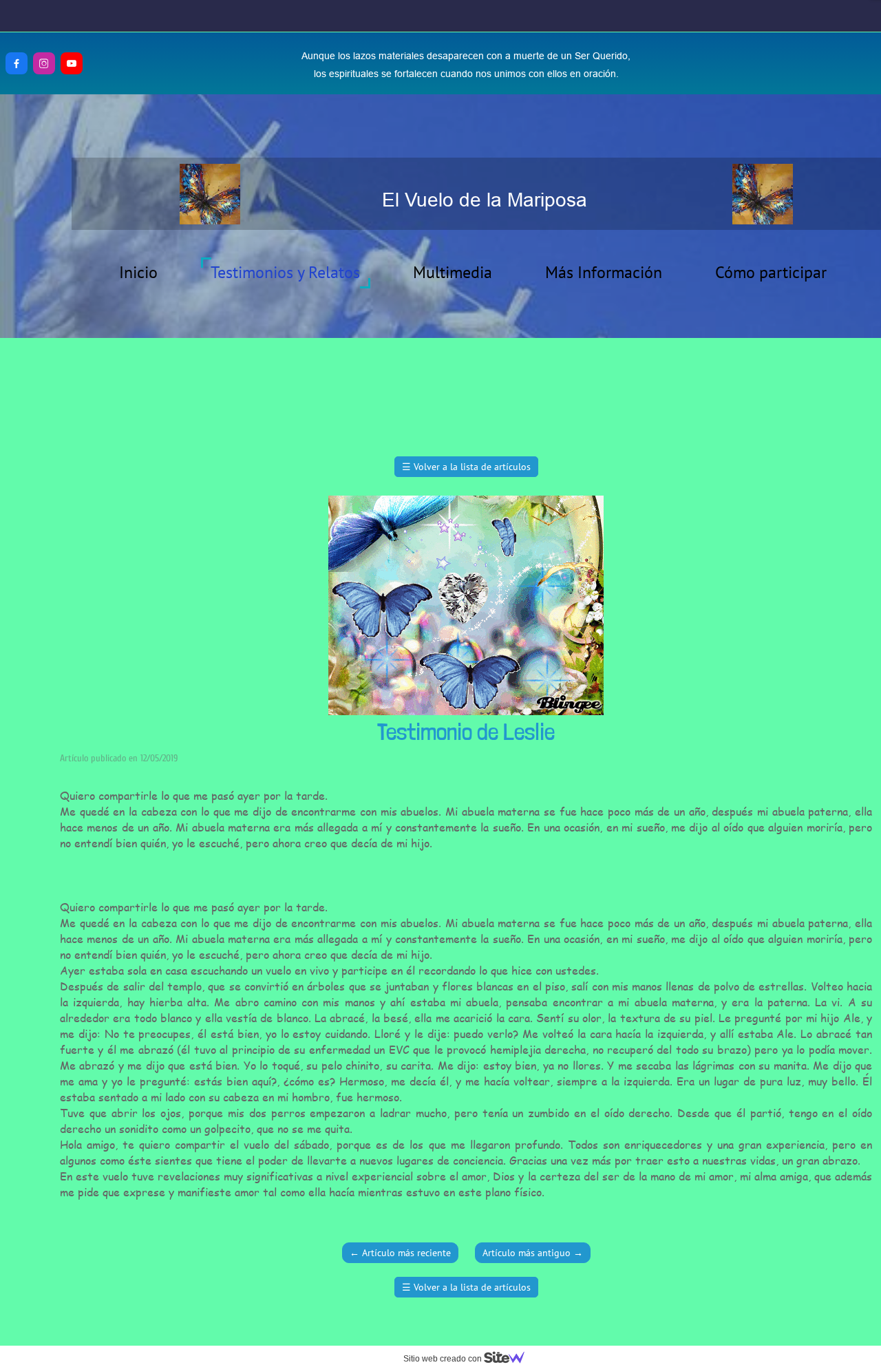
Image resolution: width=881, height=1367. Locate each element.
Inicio (138, 272)
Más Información (603, 272)
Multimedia (452, 272)
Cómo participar (771, 272)
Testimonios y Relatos (285, 272)
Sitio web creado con (443, 1359)
